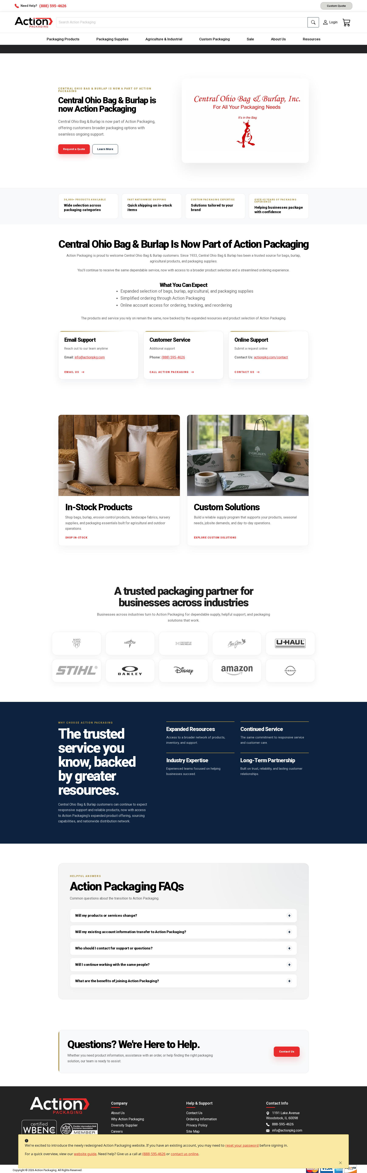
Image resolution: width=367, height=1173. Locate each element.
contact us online (184, 1154)
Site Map (193, 1131)
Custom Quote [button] (336, 5)
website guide (85, 1154)
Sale (250, 39)
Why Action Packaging (127, 1119)
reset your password (242, 1145)
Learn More (105, 149)
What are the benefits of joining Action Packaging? (117, 981)
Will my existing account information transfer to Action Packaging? (130, 932)
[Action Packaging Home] (59, 1108)
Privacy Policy (196, 1125)
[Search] (313, 22)
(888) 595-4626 (153, 1154)
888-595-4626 (283, 1124)
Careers (117, 1131)
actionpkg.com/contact (271, 357)
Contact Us (286, 1051)
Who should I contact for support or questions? (113, 948)
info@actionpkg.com (90, 357)
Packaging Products (63, 39)
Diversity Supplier (124, 1125)
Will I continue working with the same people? (112, 964)
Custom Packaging (214, 39)
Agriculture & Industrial (163, 39)
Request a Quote (74, 149)
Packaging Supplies (112, 39)
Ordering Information (201, 1119)
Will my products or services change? (106, 915)
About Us (278, 39)
